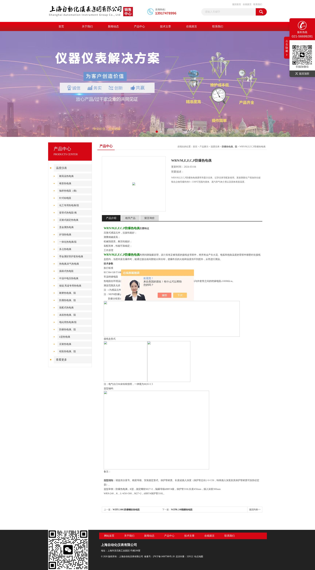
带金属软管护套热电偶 (71, 256)
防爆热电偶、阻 (67, 329)
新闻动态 (113, 26)
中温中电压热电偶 (68, 278)
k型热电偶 (64, 336)
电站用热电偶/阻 (68, 322)
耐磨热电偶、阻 (67, 293)
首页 (61, 26)
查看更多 (61, 359)
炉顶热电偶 (65, 234)
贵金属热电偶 (66, 227)
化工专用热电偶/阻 (69, 205)
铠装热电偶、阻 (67, 351)
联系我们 (257, 4)
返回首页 (236, 4)
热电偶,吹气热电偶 (69, 263)
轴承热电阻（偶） (68, 190)
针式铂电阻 (65, 198)
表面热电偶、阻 (67, 314)
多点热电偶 (65, 249)
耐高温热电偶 (66, 176)
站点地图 (198, 556)
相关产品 (130, 218)
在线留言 (247, 4)
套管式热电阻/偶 (68, 212)
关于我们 (87, 26)
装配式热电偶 (66, 307)
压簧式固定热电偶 (68, 220)
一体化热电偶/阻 (68, 241)
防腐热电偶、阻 (67, 300)
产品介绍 (111, 218)
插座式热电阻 (66, 271)
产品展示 (204, 146)
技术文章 (165, 26)
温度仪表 (61, 168)
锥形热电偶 (65, 183)
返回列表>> (254, 509)
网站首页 (109, 535)
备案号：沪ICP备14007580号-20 (159, 556)
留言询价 (149, 218)
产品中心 (139, 26)
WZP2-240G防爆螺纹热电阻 (126, 509)
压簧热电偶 (65, 344)
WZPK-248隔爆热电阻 (181, 509)
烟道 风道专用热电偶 (70, 285)
